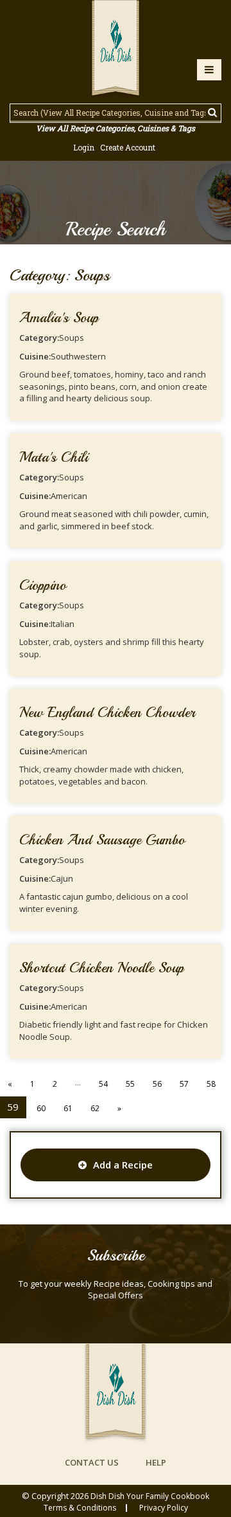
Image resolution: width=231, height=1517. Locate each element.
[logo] (115, 49)
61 (68, 1108)
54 (103, 1083)
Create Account (127, 147)
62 (94, 1108)
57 (184, 1083)
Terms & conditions (80, 1508)
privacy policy (163, 1508)
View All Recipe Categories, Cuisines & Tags (115, 128)
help (156, 1462)
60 (41, 1108)
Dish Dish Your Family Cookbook (149, 1496)
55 (130, 1083)
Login (83, 147)
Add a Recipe (123, 1164)
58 (211, 1083)
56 (157, 1083)
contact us (92, 1462)
